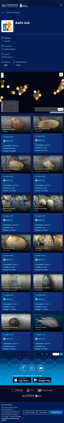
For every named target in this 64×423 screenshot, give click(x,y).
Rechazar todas (30, 412)
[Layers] (61, 74)
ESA (60, 112)
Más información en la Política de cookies (11, 418)
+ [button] (2, 74)
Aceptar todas (56, 412)
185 (42, 354)
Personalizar (43, 412)
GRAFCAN (56, 112)
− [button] (2, 76)
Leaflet (51, 112)
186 (47, 354)
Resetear (60, 109)
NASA (62, 112)
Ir (61, 354)
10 (34, 354)
